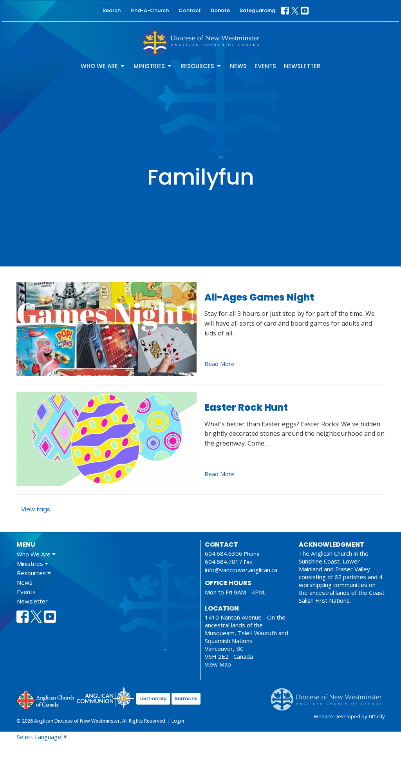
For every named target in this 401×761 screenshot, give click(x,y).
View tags (35, 509)
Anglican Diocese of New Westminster (329, 695)
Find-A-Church (149, 10)
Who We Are (99, 66)
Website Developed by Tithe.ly (349, 716)
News (238, 66)
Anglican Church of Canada (45, 699)
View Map (218, 664)
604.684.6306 (223, 553)
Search (112, 10)
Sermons (186, 698)
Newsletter (302, 66)
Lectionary (153, 698)
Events (265, 66)
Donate (220, 10)
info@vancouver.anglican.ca (241, 570)
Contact (190, 10)
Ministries (149, 66)
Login (178, 721)
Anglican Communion (105, 698)
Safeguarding (257, 10)
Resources (197, 66)
